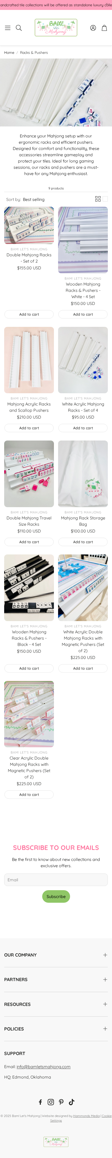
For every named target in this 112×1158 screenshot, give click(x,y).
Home (9, 52)
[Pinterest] (61, 1102)
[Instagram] (51, 1102)
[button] (7, 27)
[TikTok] (72, 1102)
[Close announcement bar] (107, 4)
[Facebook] (40, 1102)
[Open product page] (29, 225)
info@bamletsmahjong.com (44, 1066)
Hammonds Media (86, 1116)
